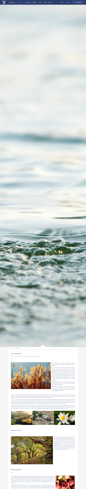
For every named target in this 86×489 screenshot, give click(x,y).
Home (11, 348)
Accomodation (28, 2)
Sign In (68, 2)
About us (50, 2)
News (45, 2)
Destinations (11, 2)
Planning (34, 2)
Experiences (19, 2)
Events (40, 2)
